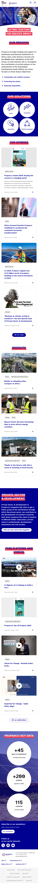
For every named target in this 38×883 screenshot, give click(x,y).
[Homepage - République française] (13, 3)
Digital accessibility (26, 877)
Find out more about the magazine (16, 530)
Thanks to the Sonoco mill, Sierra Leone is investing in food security (18, 466)
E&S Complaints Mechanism (24, 870)
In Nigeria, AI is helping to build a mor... (18, 586)
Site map (28, 880)
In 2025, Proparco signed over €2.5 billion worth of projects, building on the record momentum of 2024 (18, 274)
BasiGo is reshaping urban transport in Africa (15, 382)
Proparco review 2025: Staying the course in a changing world (18, 177)
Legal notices (25, 873)
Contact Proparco (11, 870)
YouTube (13, 845)
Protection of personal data (13, 877)
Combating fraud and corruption (13, 880)
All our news (19, 335)
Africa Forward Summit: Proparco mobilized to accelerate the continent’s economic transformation (18, 229)
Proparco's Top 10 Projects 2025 (17, 626)
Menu (35, 2)
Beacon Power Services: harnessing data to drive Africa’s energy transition (18, 424)
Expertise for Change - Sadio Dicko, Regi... (16, 705)
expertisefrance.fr (15, 860)
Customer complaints (15, 873)
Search (30, 2)
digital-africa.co (5, 864)
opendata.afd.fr (20, 864)
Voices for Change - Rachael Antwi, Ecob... (18, 665)
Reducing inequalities (12, 86)
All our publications (19, 720)
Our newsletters (8, 831)
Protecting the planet (12, 81)
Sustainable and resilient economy (17, 77)
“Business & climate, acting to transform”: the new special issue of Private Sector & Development (18, 318)
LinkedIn (8, 845)
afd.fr (3, 860)
